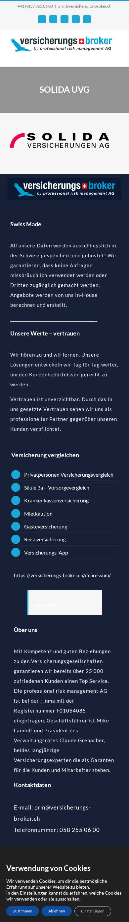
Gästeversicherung (45, 526)
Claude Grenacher (82, 740)
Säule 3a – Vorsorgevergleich (56, 487)
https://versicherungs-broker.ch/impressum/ (62, 575)
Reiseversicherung (45, 539)
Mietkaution (38, 513)
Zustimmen (22, 910)
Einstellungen (34, 893)
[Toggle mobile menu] (116, 55)
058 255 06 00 (80, 829)
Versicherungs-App (46, 552)
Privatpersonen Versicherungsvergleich (68, 474)
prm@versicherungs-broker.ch (84, 6)
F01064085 (71, 711)
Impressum (44, 605)
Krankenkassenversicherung (56, 500)
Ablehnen (56, 910)
